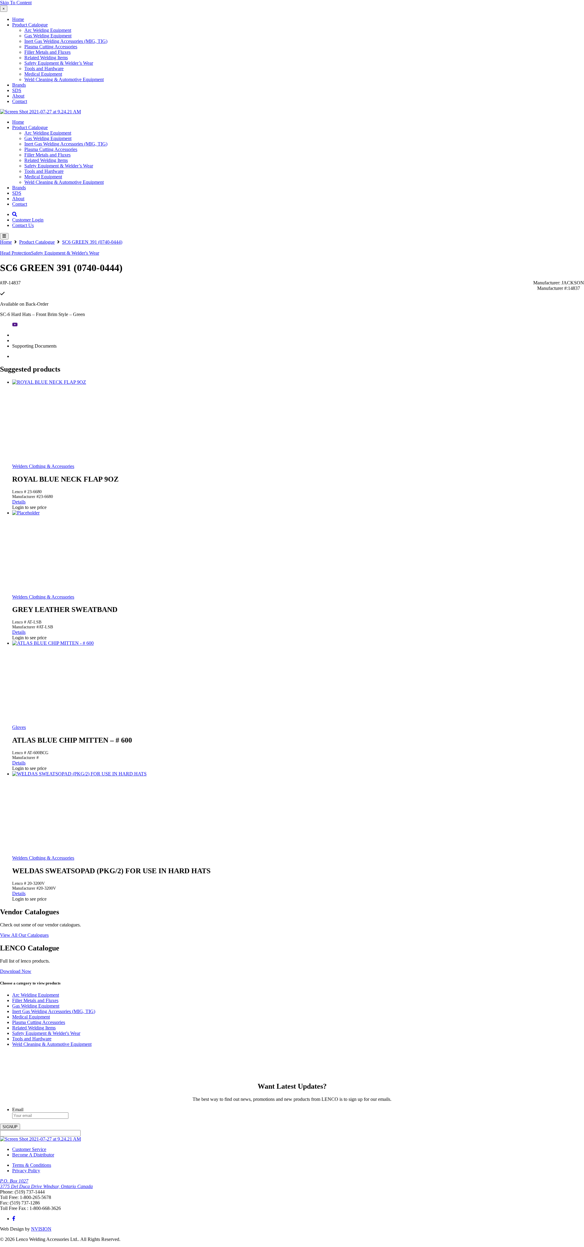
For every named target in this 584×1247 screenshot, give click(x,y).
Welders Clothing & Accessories (43, 466)
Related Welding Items (46, 57)
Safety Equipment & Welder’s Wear (58, 63)
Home (18, 19)
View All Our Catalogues (24, 935)
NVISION (41, 1229)
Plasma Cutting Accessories (50, 46)
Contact (19, 101)
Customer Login (27, 219)
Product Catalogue (30, 24)
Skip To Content (16, 2)
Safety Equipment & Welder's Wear (65, 253)
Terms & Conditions (31, 1165)
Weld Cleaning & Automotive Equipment (64, 79)
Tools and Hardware (44, 68)
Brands (19, 85)
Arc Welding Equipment (47, 30)
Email (17, 1109)
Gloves (19, 727)
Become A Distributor (33, 1154)
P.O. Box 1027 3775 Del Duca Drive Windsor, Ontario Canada (46, 1183)
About (18, 95)
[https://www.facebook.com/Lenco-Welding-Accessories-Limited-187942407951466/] (13, 1218)
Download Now (15, 971)
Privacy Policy (26, 1170)
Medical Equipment (43, 74)
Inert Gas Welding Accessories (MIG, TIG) (65, 41)
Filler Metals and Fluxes (47, 52)
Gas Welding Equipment (47, 35)
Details (19, 501)
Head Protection (15, 253)
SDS (16, 90)
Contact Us (23, 225)
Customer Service (29, 1149)
